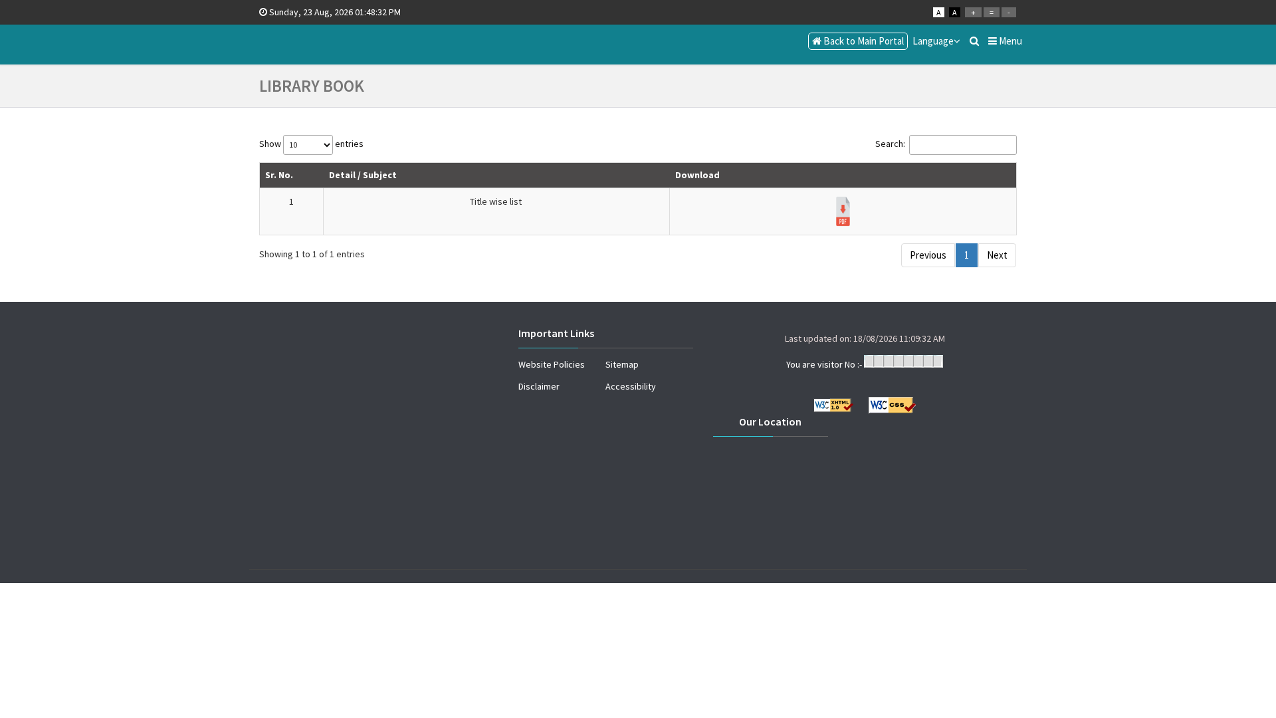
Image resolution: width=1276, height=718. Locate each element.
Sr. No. (279, 175)
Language (933, 41)
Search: (890, 144)
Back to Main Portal (862, 41)
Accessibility (630, 386)
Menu (1009, 41)
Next (997, 255)
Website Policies (551, 364)
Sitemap (622, 364)
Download (697, 175)
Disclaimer (539, 386)
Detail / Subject (363, 175)
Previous (928, 255)
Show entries (311, 144)
